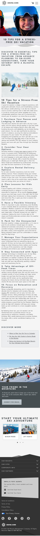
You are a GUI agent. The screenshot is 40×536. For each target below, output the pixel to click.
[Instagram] (24, 518)
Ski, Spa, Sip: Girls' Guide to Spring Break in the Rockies (22, 337)
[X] (17, 518)
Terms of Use (6, 504)
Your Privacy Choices (12, 513)
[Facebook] (11, 518)
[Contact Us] (4, 518)
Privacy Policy (6, 507)
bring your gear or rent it (23, 151)
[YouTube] (30, 518)
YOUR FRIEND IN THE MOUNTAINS (14, 388)
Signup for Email (11, 402)
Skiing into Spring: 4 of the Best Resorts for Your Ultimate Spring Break (22, 342)
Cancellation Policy (7, 510)
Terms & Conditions (8, 501)
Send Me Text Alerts (14, 493)
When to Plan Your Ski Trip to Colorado (22, 333)
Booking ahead (32, 192)
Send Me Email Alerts (14, 490)
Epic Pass (18, 138)
